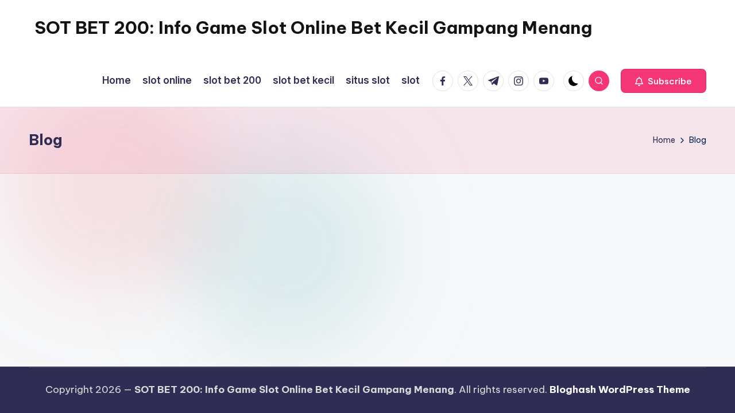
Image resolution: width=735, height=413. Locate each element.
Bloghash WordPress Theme (620, 389)
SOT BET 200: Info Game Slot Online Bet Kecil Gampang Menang (313, 27)
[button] (663, 81)
